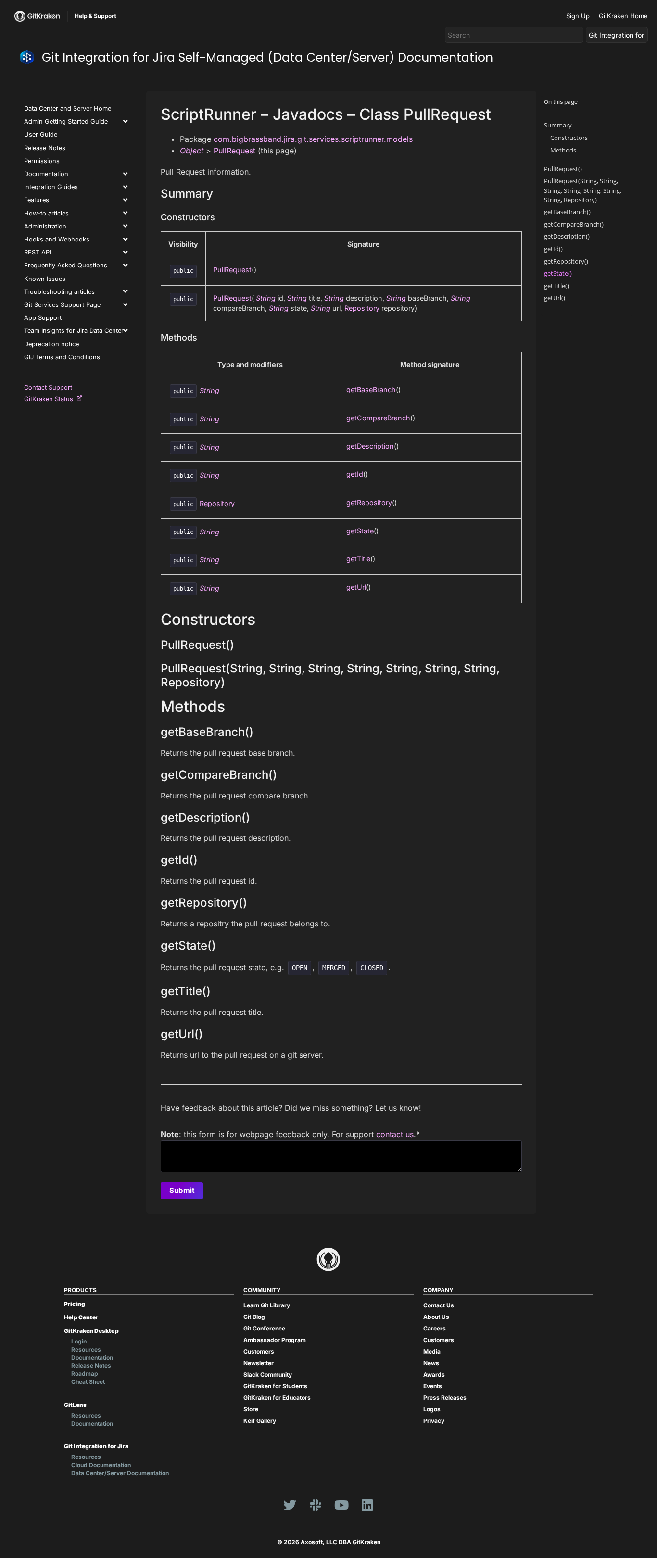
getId (354, 474)
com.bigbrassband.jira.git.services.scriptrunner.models (313, 139)
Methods (563, 150)
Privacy (433, 1420)
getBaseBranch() (567, 211)
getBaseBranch (371, 389)
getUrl (356, 587)
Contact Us (438, 1305)
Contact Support (48, 387)
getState (360, 531)
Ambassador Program (274, 1339)
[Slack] (315, 1505)
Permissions (42, 161)
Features (36, 199)
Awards (434, 1374)
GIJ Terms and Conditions (62, 357)
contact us (395, 1134)
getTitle (358, 559)
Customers (258, 1351)
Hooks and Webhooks (56, 239)
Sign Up (578, 16)
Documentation (46, 173)
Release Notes (44, 148)
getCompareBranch (378, 418)
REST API (37, 252)
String (266, 298)
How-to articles (46, 213)
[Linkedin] (367, 1505)
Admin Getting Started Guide (66, 121)
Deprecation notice (51, 344)
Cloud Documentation (101, 1465)
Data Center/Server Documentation (120, 1473)
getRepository (369, 502)
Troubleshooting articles (59, 291)
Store (250, 1409)
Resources (86, 1349)
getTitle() (556, 285)
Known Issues (44, 278)
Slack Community (267, 1374)
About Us (436, 1316)
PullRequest (234, 150)
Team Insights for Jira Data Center (74, 330)
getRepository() (566, 261)
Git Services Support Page (62, 304)
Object (191, 150)
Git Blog (254, 1316)
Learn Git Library (266, 1305)
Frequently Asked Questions (65, 265)
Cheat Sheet (88, 1381)
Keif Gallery (259, 1420)
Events (432, 1386)
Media (432, 1351)
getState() (558, 273)
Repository (361, 308)
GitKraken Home (623, 16)
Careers (434, 1328)
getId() (553, 248)
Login (79, 1341)
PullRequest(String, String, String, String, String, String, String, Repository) (582, 190)
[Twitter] (290, 1505)
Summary (558, 125)
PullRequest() (563, 169)
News (431, 1363)
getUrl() (554, 297)
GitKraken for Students (275, 1386)
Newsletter (258, 1363)
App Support (43, 317)
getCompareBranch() (574, 224)
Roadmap (84, 1373)
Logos (432, 1409)
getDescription (370, 446)
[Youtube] (341, 1505)
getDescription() (567, 236)
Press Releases (445, 1397)
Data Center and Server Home (67, 108)
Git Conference (264, 1328)
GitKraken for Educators (277, 1397)
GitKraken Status (50, 399)
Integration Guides (51, 186)
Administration (45, 226)
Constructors (569, 137)
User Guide (40, 134)
